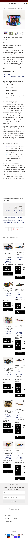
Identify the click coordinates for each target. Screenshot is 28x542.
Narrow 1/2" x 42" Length (18, 305)
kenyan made (15, 219)
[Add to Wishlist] (12, 244)
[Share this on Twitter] (6, 229)
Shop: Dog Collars (7, 222)
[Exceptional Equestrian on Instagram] (16, 526)
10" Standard (7, 268)
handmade (5, 219)
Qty (4, 182)
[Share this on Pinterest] (13, 229)
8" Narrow (6, 340)
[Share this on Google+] (17, 229)
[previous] (4, 19)
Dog (21, 217)
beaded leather (11, 217)
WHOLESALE (10, 224)
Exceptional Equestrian (11, 530)
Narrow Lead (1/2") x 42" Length (18, 345)
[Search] (23, 3)
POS (17, 530)
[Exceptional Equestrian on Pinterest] (14, 526)
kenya (10, 219)
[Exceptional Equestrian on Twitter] (10, 526)
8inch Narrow (6, 304)
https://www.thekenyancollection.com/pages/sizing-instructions (13, 76)
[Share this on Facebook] (10, 229)
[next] (23, 19)
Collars (17, 217)
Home (5, 8)
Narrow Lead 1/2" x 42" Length (18, 269)
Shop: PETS (15, 222)
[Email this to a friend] (21, 229)
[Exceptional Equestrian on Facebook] (12, 526)
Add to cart (8, 274)
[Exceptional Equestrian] (14, 3)
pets (18, 220)
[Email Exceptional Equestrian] (18, 526)
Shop (20, 220)
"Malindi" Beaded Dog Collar (14, 8)
